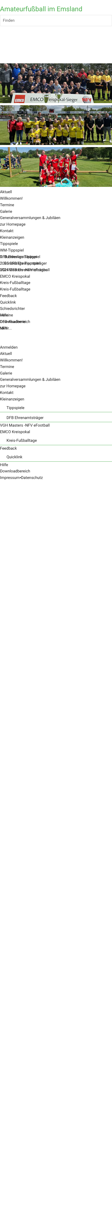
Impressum (10, 477)
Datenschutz (32, 477)
